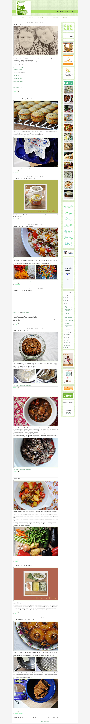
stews (16, 472)
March (67, 342)
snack (65, 238)
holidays (66, 224)
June (67, 337)
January (67, 345)
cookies (69, 214)
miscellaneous (68, 230)
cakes (15, 713)
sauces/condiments (21, 713)
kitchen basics (67, 226)
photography (70, 231)
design (65, 217)
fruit (71, 220)
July (66, 335)
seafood (66, 237)
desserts (17, 713)
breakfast (67, 211)
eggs (65, 220)
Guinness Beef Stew (20, 395)
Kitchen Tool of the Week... (24, 178)
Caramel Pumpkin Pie (17, 87)
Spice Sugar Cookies (21, 330)
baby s (71, 205)
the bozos (16, 324)
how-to (70, 224)
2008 (66, 347)
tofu (71, 243)
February (67, 343)
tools (15, 220)
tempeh (70, 242)
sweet (70, 241)
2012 (66, 297)
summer (66, 241)
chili (70, 212)
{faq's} (48, 17)
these (22, 602)
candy (67, 212)
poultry (66, 233)
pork (66, 232)
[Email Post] (18, 91)
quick (70, 233)
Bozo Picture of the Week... (24, 290)
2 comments (14, 91)
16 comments (15, 471)
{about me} (31, 17)
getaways (66, 221)
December (68, 303)
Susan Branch (23, 653)
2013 (66, 295)
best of (69, 207)
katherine (23, 312)
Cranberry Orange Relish (18, 81)
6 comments (14, 387)
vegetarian (66, 245)
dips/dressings (68, 219)
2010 (66, 300)
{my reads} (55, 17)
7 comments (14, 559)
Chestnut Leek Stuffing (17, 78)
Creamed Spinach (16, 75)
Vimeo (28, 312)
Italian (66, 225)
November (68, 305)
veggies (19, 284)
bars (65, 206)
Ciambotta (17, 479)
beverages (67, 208)
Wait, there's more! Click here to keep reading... (22, 168)
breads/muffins (16, 172)
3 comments (14, 170)
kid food (70, 225)
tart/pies (66, 242)
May (66, 339)
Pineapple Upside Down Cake (23, 619)
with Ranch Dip (17, 69)
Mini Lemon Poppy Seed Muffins (25, 99)
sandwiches (70, 235)
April (67, 340)
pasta (65, 231)
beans (68, 206)
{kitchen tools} (64, 17)
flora (68, 220)
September (68, 332)
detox (68, 218)
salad (65, 235)
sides (17, 284)
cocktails (66, 213)
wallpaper (68, 247)
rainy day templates (45, 721)
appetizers (66, 205)
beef (15, 472)
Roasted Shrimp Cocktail (18, 67)
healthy (70, 223)
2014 (66, 294)
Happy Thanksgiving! (21, 24)
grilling (66, 223)
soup (68, 238)
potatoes (69, 232)
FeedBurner (68, 413)
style (71, 239)
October (67, 331)
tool (16, 214)
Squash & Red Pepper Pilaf (23, 226)
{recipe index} (40, 17)
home (23, 17)
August (67, 334)
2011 (66, 298)
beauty (71, 206)
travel (70, 244)
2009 (66, 302)
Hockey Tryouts (16, 312)
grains (15, 284)
